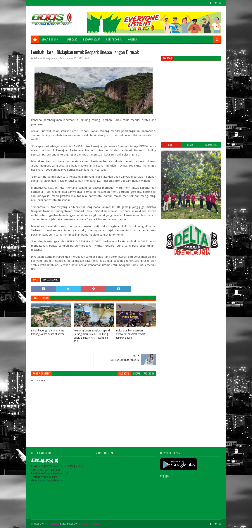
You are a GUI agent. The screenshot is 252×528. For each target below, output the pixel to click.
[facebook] (211, 3)
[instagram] (219, 3)
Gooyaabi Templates (88, 523)
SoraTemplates (51, 523)
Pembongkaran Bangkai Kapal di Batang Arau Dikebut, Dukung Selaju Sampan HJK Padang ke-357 (92, 336)
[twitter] (216, 3)
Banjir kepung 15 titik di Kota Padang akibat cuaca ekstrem (47, 332)
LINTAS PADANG (50, 280)
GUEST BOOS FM (114, 39)
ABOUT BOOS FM (50, 39)
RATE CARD (71, 39)
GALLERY (132, 39)
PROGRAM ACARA (91, 39)
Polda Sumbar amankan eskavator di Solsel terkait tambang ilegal (130, 334)
